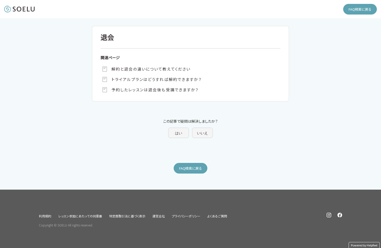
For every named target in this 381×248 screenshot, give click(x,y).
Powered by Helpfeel (364, 245)
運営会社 (158, 216)
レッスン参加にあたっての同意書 (80, 216)
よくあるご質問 (217, 216)
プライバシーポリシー (186, 216)
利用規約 (45, 216)
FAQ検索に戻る (360, 9)
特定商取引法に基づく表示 (127, 216)
